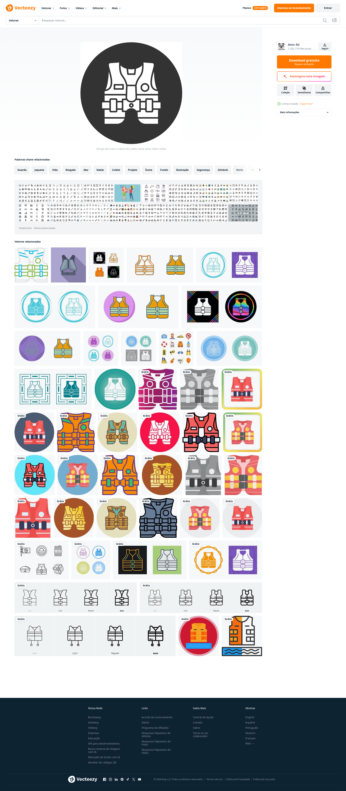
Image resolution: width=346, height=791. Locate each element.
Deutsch (250, 733)
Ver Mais (243, 213)
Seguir (325, 48)
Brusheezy (94, 717)
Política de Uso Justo (264, 779)
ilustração (182, 170)
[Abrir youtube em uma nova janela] (139, 779)
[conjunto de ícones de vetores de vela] (42, 560)
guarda (22, 170)
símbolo (223, 170)
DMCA (145, 722)
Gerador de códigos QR (102, 762)
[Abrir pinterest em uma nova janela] (122, 779)
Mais (115, 8)
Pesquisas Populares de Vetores (156, 734)
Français (250, 738)
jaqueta (39, 170)
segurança (203, 170)
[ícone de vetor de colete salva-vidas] (106, 264)
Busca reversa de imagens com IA (104, 750)
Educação (94, 738)
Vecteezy (93, 722)
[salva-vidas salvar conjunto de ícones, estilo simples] (176, 348)
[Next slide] (256, 170)
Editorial (98, 8)
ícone (148, 170)
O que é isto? (306, 103)
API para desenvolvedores (104, 743)
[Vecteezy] (21, 8)
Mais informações (289, 112)
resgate (71, 170)
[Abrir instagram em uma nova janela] (110, 779)
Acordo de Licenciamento (157, 717)
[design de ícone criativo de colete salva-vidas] (31, 264)
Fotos (63, 8)
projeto (132, 170)
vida (55, 170)
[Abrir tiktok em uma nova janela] (127, 779)
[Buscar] (325, 20)
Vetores (46, 8)
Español (250, 722)
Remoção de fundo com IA (104, 757)
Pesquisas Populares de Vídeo (156, 751)
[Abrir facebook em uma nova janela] (104, 779)
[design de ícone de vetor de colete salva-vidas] (199, 636)
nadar (100, 170)
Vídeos (80, 8)
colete (116, 170)
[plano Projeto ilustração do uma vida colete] (68, 264)
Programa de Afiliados (155, 727)
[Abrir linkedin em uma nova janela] (116, 779)
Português (251, 727)
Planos (247, 8)
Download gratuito (304, 62)
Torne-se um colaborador (200, 734)
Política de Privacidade (238, 779)
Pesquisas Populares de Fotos (156, 743)
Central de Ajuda (203, 717)
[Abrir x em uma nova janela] (133, 779)
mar (86, 170)
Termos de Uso (215, 779)
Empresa (93, 733)
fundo (164, 170)
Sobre (196, 727)
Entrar (328, 8)
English (249, 717)
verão (239, 170)
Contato (197, 722)
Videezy (92, 727)
